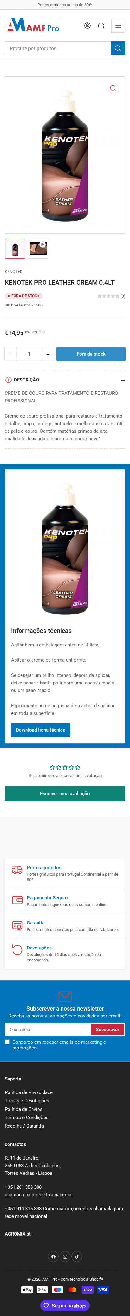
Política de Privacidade (29, 1092)
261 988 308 (29, 1187)
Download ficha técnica (40, 730)
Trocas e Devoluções (27, 1101)
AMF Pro (49, 1279)
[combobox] (65, 48)
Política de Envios (24, 1109)
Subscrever (107, 1029)
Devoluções (37, 954)
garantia (86, 929)
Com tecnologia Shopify (82, 1279)
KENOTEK (13, 271)
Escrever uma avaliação (65, 794)
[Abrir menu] (118, 26)
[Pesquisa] (118, 48)
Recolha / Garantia (24, 1126)
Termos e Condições (27, 1117)
